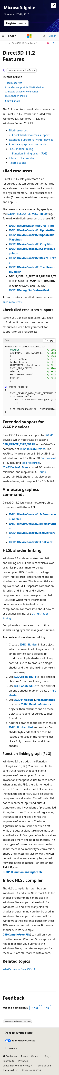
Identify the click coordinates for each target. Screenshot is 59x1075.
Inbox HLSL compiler (21, 158)
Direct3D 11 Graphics (23, 43)
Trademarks (9, 1070)
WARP (49, 435)
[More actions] (53, 43)
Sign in (52, 35)
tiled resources (31, 463)
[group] (29, 379)
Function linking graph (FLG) (29, 153)
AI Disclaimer (10, 1056)
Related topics (17, 162)
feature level (48, 458)
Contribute (8, 1060)
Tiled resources (13, 82)
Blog (46, 1056)
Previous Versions (30, 1056)
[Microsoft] (29, 36)
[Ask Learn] (48, 43)
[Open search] (44, 36)
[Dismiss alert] (53, 5)
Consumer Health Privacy (16, 1065)
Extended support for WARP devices (24, 87)
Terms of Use (44, 1065)
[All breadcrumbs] (5, 43)
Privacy (22, 1060)
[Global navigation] (3, 36)
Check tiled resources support (30, 135)
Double (42, 472)
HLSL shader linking (16, 95)
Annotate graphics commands (21, 91)
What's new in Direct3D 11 (19, 969)
